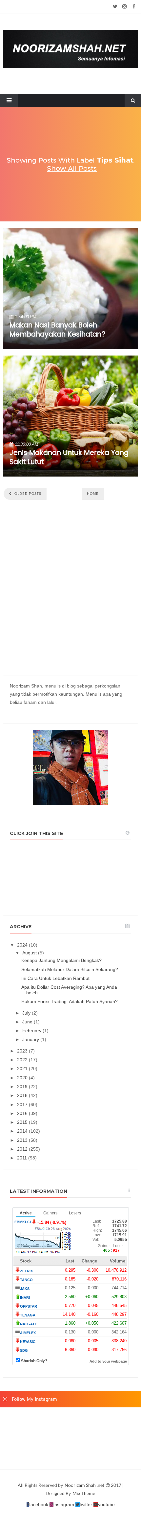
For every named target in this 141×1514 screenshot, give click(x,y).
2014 (23, 1131)
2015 (23, 1122)
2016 (23, 1113)
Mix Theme (83, 1493)
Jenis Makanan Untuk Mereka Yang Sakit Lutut (69, 457)
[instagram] (124, 6)
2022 (23, 1059)
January (31, 1039)
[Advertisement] (70, 588)
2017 (23, 1104)
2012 (23, 1149)
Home (93, 494)
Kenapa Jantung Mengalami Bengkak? (61, 960)
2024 (23, 945)
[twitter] (115, 6)
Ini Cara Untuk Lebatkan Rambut (55, 978)
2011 (22, 1157)
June (28, 1021)
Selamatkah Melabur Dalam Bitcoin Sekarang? (69, 969)
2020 (23, 1077)
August (30, 952)
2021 (23, 1068)
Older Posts (27, 494)
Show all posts (72, 168)
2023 (23, 1050)
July (27, 1013)
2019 (23, 1086)
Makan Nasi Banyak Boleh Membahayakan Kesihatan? (58, 330)
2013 (23, 1140)
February (32, 1030)
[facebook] (134, 6)
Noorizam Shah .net (85, 1485)
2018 (23, 1095)
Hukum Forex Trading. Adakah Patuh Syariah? (69, 1001)
